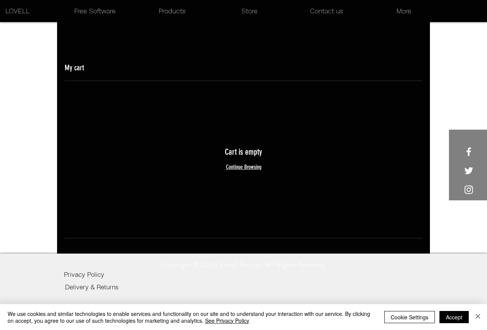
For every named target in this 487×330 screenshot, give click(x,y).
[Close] (477, 317)
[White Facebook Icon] (468, 151)
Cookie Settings (409, 317)
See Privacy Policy (227, 320)
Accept (454, 317)
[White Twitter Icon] (468, 170)
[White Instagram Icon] (468, 189)
